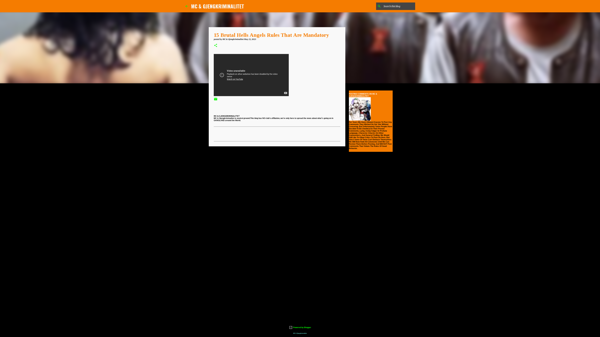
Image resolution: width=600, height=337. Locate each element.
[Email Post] (216, 100)
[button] (216, 46)
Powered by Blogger (302, 327)
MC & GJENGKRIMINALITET (217, 6)
